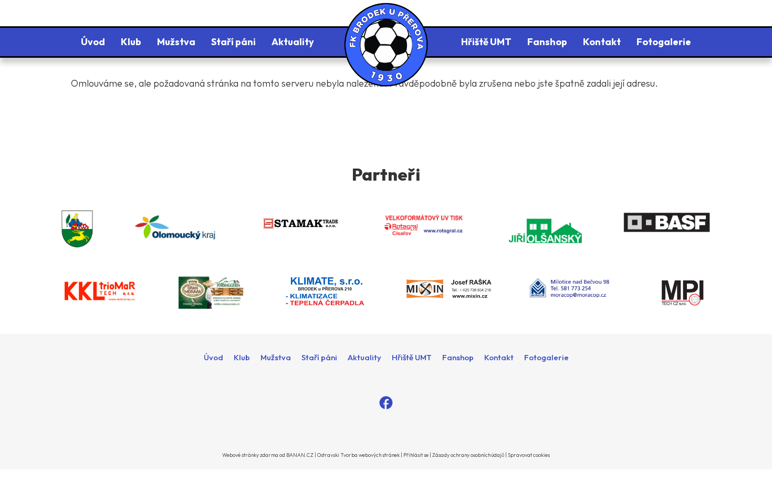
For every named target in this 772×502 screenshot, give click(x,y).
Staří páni (233, 42)
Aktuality (293, 42)
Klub (131, 42)
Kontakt (602, 42)
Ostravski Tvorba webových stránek (358, 455)
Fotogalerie (664, 42)
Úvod (93, 42)
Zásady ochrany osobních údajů (468, 455)
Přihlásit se (416, 455)
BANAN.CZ (300, 455)
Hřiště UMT (486, 42)
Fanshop (547, 42)
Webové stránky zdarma (250, 455)
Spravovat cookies (529, 455)
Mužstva (176, 42)
